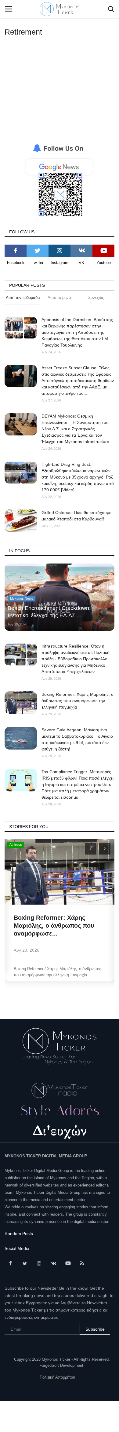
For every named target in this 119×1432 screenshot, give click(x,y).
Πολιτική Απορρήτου (57, 1377)
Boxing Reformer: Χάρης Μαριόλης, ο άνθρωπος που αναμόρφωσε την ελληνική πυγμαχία (77, 700)
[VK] (81, 251)
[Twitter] (38, 251)
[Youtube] (103, 251)
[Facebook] (16, 251)
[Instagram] (59, 251)
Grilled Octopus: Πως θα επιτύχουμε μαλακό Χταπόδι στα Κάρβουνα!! (76, 515)
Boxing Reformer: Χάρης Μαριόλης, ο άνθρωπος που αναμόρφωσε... (54, 925)
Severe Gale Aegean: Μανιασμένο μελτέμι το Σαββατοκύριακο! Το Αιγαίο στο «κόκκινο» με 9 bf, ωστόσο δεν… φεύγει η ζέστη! (77, 739)
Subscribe (95, 1329)
